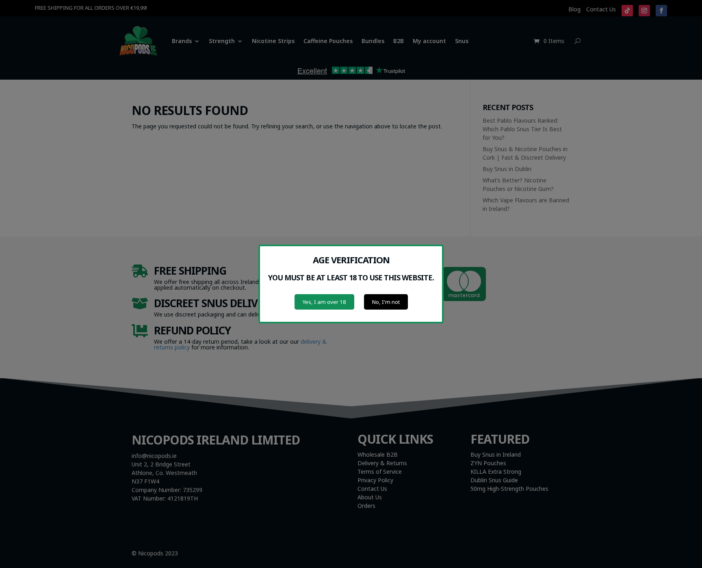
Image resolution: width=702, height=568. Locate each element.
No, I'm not (386, 302)
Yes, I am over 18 (324, 302)
